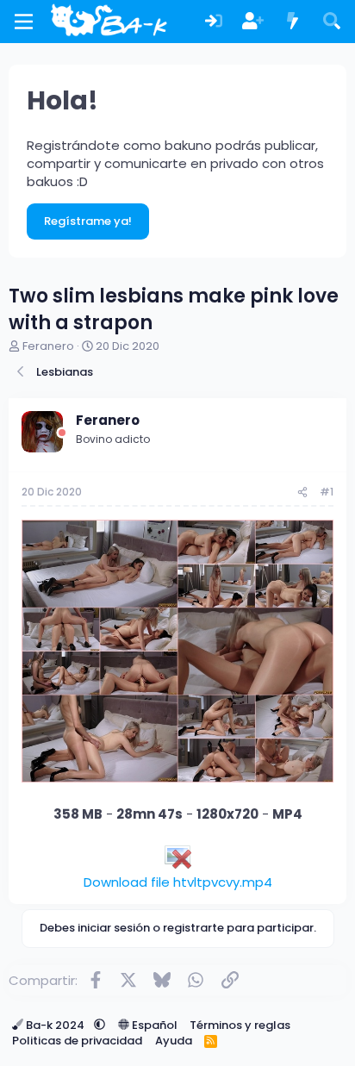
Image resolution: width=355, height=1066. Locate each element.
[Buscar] (332, 22)
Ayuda (173, 1040)
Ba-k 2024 (55, 1025)
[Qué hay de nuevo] (293, 22)
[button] (99, 1025)
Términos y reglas (240, 1025)
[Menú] (23, 21)
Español (153, 1025)
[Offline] (62, 433)
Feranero (48, 346)
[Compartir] (302, 492)
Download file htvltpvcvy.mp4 (178, 882)
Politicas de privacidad (77, 1040)
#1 (326, 491)
